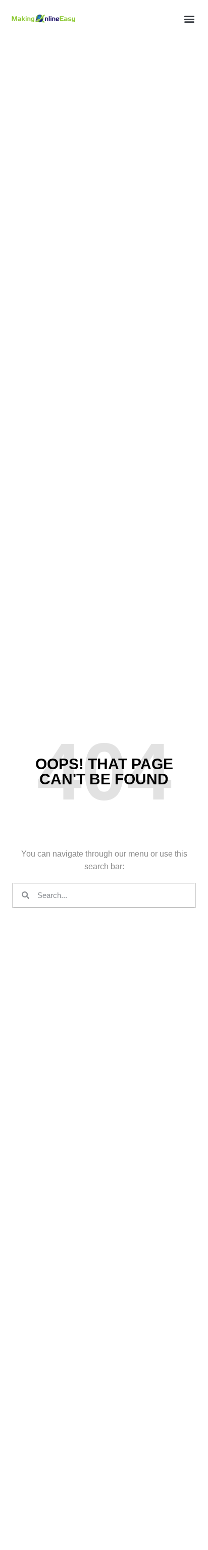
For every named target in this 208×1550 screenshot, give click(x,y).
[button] (189, 18)
